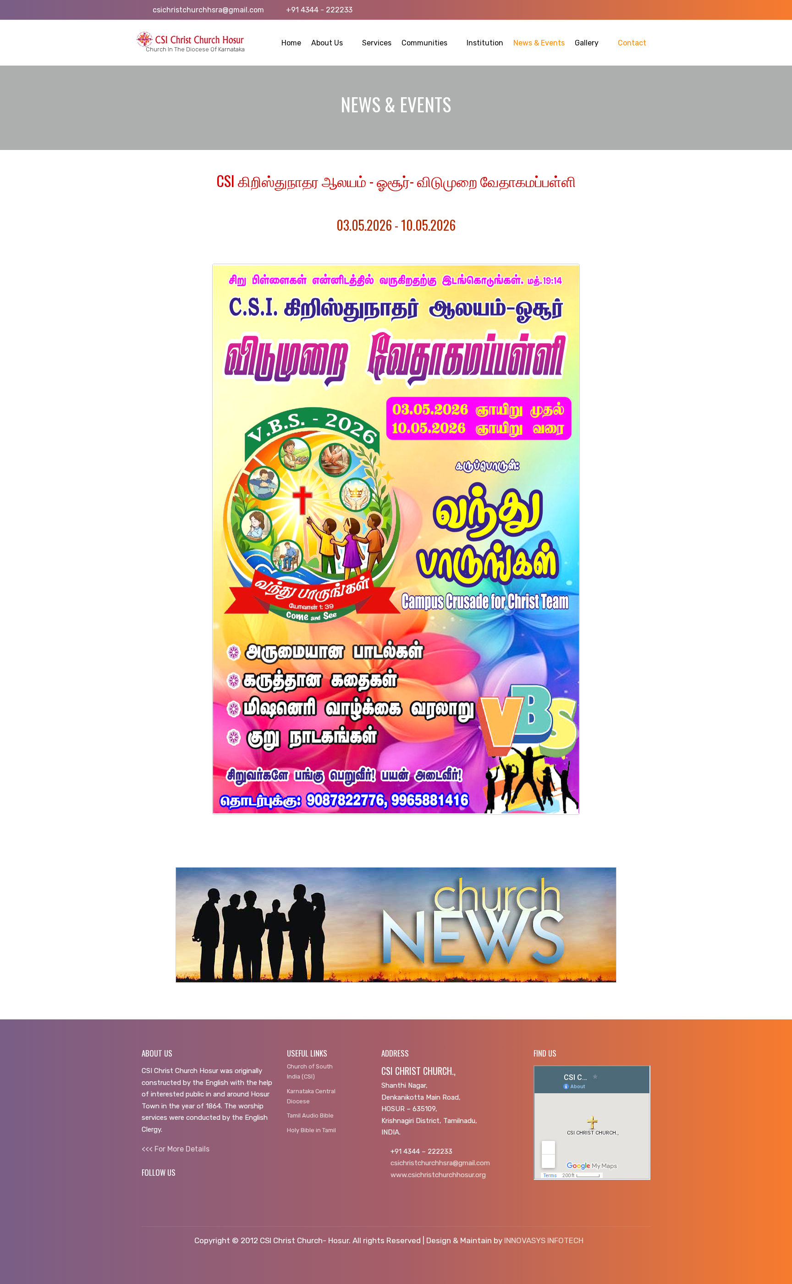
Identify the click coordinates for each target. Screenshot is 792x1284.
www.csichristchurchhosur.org (438, 1175)
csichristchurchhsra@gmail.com (440, 1163)
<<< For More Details (175, 1149)
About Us (327, 43)
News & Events (539, 43)
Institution (485, 43)
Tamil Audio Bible (310, 1115)
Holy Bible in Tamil (311, 1130)
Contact (632, 43)
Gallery (587, 43)
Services (376, 43)
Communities (424, 43)
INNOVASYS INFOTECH (543, 1240)
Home (291, 43)
